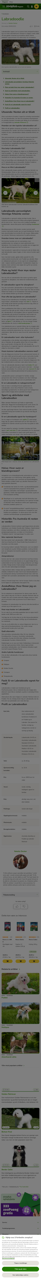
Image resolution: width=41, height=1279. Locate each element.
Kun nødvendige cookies (20, 1275)
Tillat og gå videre (20, 1269)
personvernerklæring (8, 1258)
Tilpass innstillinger (20, 1263)
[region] (20, 1257)
